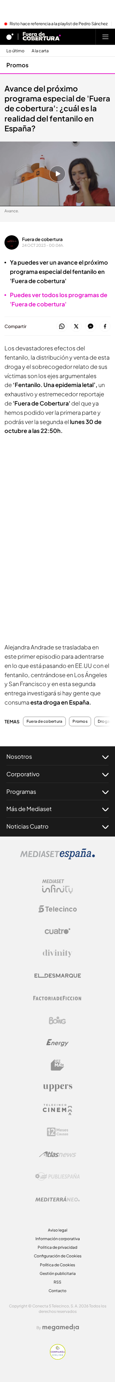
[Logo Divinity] (57, 954)
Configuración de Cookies (57, 1256)
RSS (57, 1282)
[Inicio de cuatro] (9, 36)
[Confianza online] (57, 1357)
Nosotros (19, 756)
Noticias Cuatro (27, 826)
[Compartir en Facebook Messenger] (90, 327)
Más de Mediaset (29, 808)
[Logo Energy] (57, 1043)
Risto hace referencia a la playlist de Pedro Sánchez (59, 23)
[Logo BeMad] (57, 1065)
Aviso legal (57, 1230)
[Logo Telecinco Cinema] (57, 1109)
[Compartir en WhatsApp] (61, 327)
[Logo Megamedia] (60, 1327)
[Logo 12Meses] (57, 1132)
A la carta (40, 51)
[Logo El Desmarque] (57, 976)
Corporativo (23, 774)
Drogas (104, 721)
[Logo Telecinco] (57, 909)
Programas (21, 791)
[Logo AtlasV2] (57, 1154)
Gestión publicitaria (58, 1273)
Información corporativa (57, 1238)
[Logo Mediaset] (57, 857)
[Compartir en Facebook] (105, 327)
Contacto (57, 1290)
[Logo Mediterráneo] (57, 1199)
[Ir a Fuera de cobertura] (42, 37)
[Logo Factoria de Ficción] (57, 998)
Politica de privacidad (57, 1247)
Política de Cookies (57, 1264)
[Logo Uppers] (57, 1087)
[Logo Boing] (57, 1020)
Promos (17, 65)
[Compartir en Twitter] (76, 327)
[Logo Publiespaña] (57, 1177)
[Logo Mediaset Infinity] (57, 887)
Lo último (15, 51)
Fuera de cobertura (42, 239)
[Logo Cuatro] (57, 931)
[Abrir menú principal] (105, 36)
